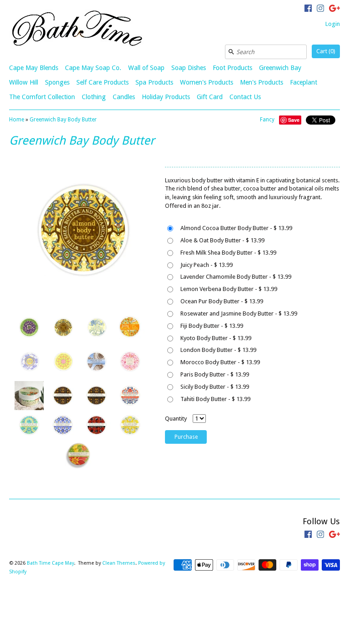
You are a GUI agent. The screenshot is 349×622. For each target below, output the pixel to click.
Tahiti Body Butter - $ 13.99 (215, 399)
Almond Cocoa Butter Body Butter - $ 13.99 (236, 228)
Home (16, 119)
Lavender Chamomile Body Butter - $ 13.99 (235, 276)
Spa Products (154, 82)
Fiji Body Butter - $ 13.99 (211, 325)
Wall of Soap (146, 67)
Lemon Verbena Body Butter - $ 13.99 (228, 289)
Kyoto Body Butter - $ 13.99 (215, 338)
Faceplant (303, 82)
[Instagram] (320, 10)
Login (332, 23)
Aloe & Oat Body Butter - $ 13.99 (222, 240)
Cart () (325, 51)
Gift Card (210, 96)
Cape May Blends (33, 67)
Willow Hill (23, 82)
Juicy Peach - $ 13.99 (206, 264)
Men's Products (261, 82)
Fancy (267, 119)
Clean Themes (118, 563)
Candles (124, 96)
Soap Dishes (188, 67)
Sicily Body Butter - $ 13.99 (214, 386)
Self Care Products (102, 82)
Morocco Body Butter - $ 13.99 (220, 362)
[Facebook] (308, 10)
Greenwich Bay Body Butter (63, 119)
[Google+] (334, 10)
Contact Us (245, 96)
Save (293, 119)
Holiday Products (166, 96)
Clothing (94, 96)
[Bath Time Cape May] (77, 29)
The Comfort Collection (42, 96)
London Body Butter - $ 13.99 (218, 349)
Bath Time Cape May (50, 563)
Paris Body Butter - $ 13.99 (214, 374)
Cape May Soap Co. (93, 67)
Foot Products (232, 67)
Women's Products (206, 82)
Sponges (57, 82)
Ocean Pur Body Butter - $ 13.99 (221, 301)
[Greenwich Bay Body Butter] (28, 327)
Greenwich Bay (280, 67)
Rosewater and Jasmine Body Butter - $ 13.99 (238, 313)
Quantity (176, 418)
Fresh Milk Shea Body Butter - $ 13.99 (228, 252)
